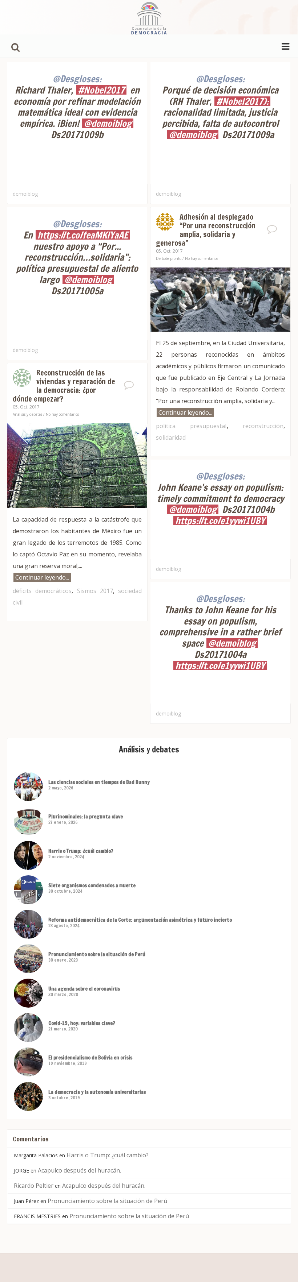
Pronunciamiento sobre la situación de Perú (96, 954)
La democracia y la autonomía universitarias (97, 1092)
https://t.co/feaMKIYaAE (82, 235)
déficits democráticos (42, 591)
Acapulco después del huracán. (79, 1170)
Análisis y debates (27, 414)
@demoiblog (108, 123)
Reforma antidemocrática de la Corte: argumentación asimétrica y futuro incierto (140, 920)
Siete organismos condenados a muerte (92, 885)
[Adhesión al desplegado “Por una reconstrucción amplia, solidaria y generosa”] (220, 298)
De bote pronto (168, 258)
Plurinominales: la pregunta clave (85, 816)
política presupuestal (191, 426)
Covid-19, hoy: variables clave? (81, 1023)
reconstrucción (263, 426)
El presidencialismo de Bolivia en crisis (90, 1057)
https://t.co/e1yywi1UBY (220, 520)
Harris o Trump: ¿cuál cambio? (80, 851)
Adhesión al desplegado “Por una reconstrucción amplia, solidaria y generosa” (205, 230)
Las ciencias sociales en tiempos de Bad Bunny (99, 782)
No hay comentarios (201, 258)
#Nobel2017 (101, 90)
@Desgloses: (77, 78)
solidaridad (171, 437)
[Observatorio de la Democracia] (149, 17)
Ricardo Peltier (33, 1186)
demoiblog (25, 193)
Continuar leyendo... (185, 412)
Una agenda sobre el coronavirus (84, 988)
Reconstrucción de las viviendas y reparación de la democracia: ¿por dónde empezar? (64, 386)
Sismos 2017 (95, 591)
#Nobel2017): (242, 101)
